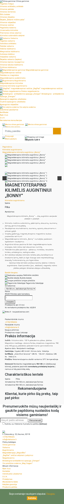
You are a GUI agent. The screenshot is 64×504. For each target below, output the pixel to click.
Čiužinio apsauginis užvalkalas (12, 102)
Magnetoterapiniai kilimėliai (11, 83)
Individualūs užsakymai (12, 474)
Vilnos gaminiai (22, 1)
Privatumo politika (9, 487)
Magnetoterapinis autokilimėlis (12, 78)
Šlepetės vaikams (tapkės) (11, 59)
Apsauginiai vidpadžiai (9, 104)
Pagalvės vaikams (7, 41)
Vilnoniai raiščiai (7, 25)
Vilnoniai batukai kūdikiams (11, 65)
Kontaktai (6, 471)
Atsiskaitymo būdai (10, 482)
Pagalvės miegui (7, 4)
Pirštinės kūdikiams (8, 67)
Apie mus (4, 115)
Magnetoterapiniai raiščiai (10, 73)
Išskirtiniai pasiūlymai (9, 110)
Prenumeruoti (35, 420)
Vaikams (14, 38)
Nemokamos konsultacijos (11, 120)
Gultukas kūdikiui (7, 54)
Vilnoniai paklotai (7, 9)
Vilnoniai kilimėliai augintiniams (13, 86)
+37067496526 (11, 322)
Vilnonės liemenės (8, 12)
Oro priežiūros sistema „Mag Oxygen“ (17, 463)
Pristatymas (7, 479)
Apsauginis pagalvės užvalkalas (13, 99)
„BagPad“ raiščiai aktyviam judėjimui (17, 455)
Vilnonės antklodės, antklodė (11, 6)
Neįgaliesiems (8, 458)
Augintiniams (20, 81)
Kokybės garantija (9, 484)
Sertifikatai (4, 112)
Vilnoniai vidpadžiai (8, 22)
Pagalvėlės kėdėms (8, 28)
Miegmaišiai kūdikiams (10, 52)
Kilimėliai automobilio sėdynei (12, 35)
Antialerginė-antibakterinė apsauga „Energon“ (21, 461)
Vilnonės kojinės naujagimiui (12, 62)
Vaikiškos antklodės (8, 44)
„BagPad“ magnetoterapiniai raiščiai (47, 88)
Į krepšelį (10, 302)
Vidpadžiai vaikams (8, 57)
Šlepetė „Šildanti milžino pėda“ (12, 20)
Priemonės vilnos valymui (10, 33)
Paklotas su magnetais (9, 75)
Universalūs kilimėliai (9, 30)
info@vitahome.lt (12, 327)
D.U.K (2, 118)
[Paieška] (57, 131)
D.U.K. (5, 477)
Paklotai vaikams (7, 46)
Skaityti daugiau (11, 273)
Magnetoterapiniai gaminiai (36, 70)
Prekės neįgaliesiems (30, 91)
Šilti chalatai (5, 14)
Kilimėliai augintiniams (14, 200)
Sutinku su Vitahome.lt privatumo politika (26, 424)
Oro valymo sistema (27, 107)
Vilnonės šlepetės (7, 17)
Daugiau (50, 494)
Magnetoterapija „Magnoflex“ (14, 453)
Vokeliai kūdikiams (8, 49)
